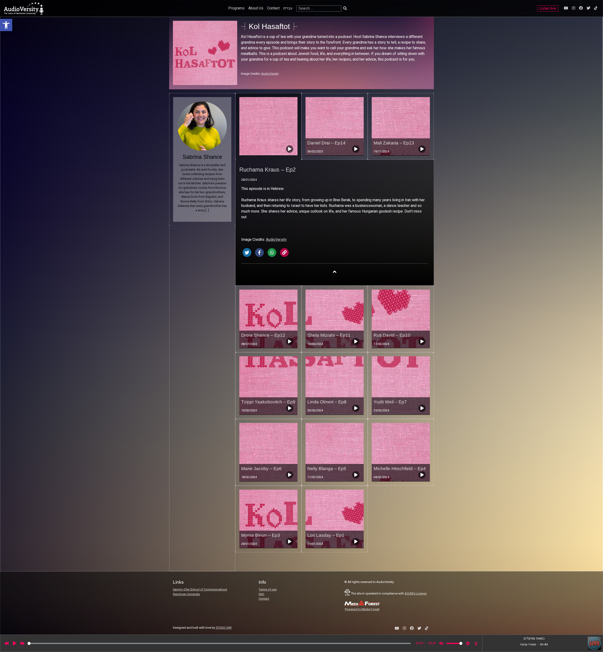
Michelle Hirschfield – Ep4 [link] (400, 468)
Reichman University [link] (186, 594)
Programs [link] (236, 8)
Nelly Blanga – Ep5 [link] (326, 468)
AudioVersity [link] (270, 74)
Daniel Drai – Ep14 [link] (326, 142)
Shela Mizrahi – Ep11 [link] (328, 335)
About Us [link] (255, 8)
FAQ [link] (261, 594)
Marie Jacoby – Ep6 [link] (261, 468)
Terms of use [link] (268, 589)
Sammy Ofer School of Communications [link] (200, 589)
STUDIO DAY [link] (224, 628)
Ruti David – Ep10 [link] (392, 335)
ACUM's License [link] (416, 593)
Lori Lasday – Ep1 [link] (325, 535)
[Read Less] (334, 271)
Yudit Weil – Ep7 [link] (390, 401)
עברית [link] (288, 8)
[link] (6, 25)
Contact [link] (273, 8)
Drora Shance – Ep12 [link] (263, 335)
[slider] (219, 643)
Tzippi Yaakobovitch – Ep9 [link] (268, 401)
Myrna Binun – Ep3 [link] (260, 535)
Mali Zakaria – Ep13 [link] (394, 142)
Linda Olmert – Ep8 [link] (326, 401)
